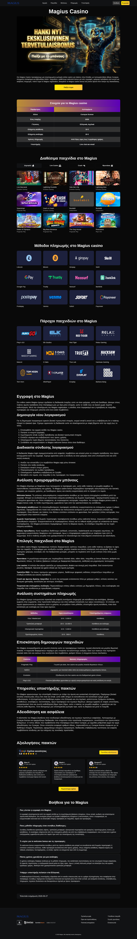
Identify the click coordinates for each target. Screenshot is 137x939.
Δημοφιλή (27, 165)
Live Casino (54, 165)
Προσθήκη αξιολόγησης (109, 752)
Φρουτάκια (106, 165)
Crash (80, 165)
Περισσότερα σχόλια (68, 789)
